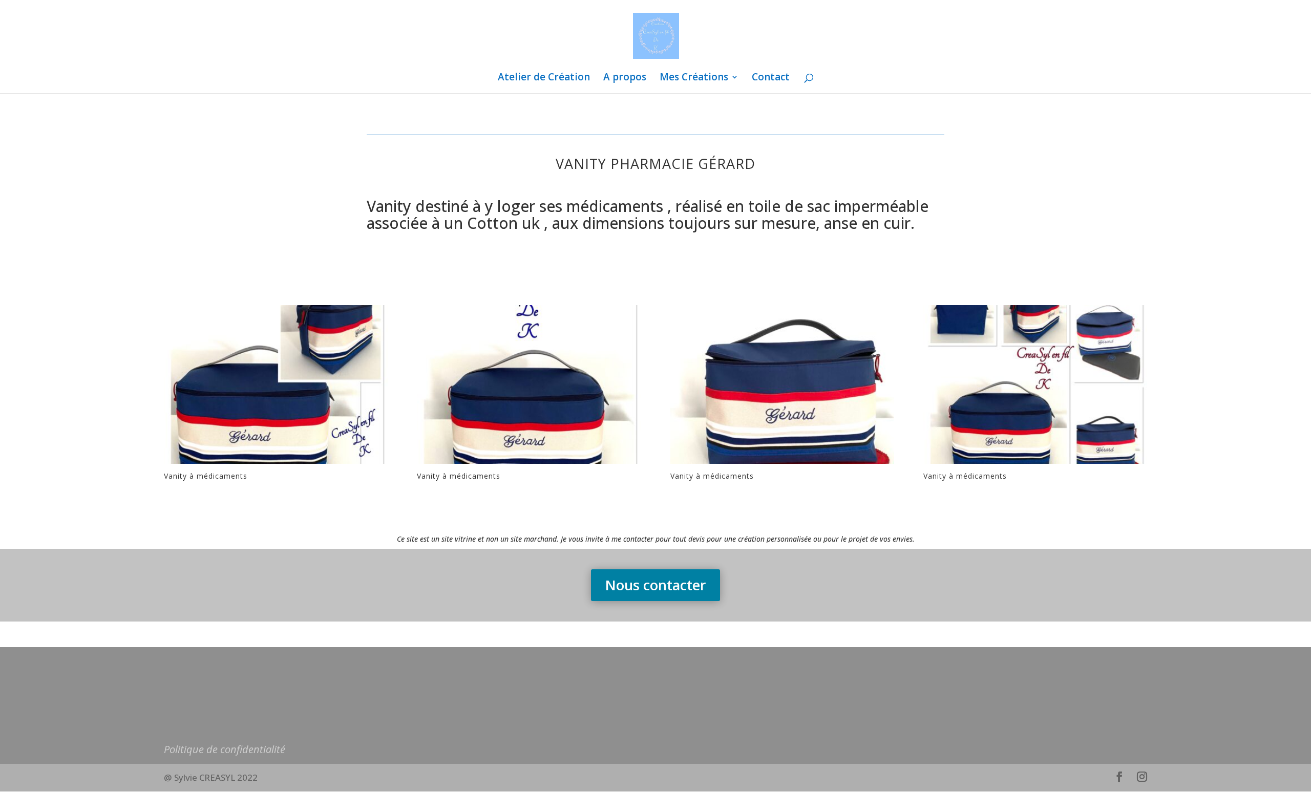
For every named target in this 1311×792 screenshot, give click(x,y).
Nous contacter (655, 584)
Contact (771, 78)
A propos (624, 78)
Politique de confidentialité (224, 749)
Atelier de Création (544, 78)
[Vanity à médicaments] (276, 463)
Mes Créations (694, 78)
